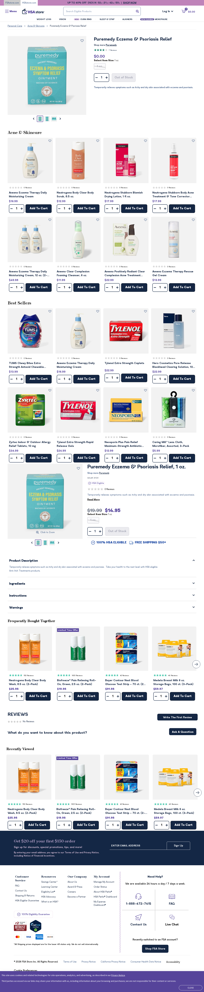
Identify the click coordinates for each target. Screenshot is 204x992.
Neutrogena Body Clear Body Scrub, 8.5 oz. (75, 194)
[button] (30, 160)
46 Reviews (173, 675)
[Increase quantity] (106, 77)
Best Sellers (19, 303)
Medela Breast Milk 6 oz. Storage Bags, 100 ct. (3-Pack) (173, 682)
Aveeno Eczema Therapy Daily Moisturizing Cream (28, 194)
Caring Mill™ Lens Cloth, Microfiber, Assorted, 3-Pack (170, 444)
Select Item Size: (106, 60)
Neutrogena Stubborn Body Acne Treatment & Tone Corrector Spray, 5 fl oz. (173, 194)
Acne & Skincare (36, 26)
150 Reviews (29, 675)
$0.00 (99, 56)
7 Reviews (113, 50)
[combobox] (102, 11)
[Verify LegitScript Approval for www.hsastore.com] (35, 926)
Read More (93, 499)
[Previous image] (34, 119)
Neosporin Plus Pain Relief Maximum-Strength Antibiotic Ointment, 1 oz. (123, 444)
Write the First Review (177, 717)
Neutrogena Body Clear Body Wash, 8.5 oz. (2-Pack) (27, 682)
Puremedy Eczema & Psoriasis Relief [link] (68, 26)
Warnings (16, 607)
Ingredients (17, 583)
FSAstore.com (12, 2)
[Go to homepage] (33, 11)
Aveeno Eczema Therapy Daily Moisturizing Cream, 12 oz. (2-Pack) (28, 273)
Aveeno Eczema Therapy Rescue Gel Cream (172, 273)
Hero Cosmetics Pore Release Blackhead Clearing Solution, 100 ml (173, 365)
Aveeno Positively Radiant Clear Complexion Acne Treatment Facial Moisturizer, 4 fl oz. (125, 273)
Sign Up (178, 845)
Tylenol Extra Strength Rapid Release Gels (75, 444)
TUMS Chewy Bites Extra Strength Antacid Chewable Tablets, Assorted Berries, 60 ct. (30, 365)
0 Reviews (28, 188)
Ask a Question (182, 732)
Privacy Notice (118, 975)
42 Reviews (124, 675)
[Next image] (60, 119)
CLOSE (191, 987)
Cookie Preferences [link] (25, 970)
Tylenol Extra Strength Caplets (124, 363)
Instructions (18, 595)
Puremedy (111, 45)
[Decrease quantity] (96, 77)
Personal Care (15, 26)
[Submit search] (137, 11)
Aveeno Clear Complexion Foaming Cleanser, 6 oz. (73, 273)
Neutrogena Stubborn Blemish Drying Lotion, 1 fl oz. (124, 194)
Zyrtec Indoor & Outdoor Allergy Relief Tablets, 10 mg (30, 444)
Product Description (23, 560)
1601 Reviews (77, 675)
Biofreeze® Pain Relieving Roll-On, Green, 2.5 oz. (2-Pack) (76, 682)
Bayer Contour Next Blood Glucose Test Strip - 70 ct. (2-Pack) (125, 682)
